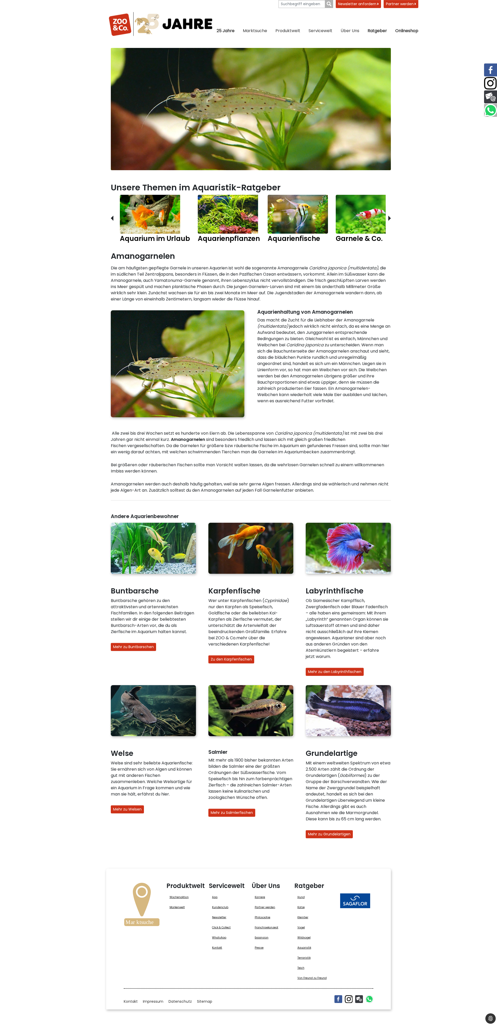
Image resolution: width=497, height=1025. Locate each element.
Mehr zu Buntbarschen (133, 646)
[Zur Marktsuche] (142, 906)
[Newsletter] (359, 999)
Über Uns (350, 31)
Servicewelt (320, 31)
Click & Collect (221, 927)
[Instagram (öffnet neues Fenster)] (349, 999)
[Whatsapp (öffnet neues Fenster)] (369, 999)
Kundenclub (220, 907)
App (214, 897)
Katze (301, 907)
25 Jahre (226, 31)
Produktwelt (287, 31)
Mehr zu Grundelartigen (329, 834)
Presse (259, 948)
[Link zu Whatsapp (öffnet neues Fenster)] (490, 110)
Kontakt (217, 948)
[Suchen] (329, 4)
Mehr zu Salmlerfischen (232, 812)
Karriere (260, 897)
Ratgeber (377, 31)
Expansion (261, 938)
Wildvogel (304, 938)
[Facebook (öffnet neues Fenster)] (338, 999)
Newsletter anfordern (357, 3)
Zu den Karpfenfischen (231, 659)
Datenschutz (180, 1001)
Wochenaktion (179, 897)
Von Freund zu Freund (312, 978)
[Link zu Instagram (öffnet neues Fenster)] (490, 83)
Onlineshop (406, 31)
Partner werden (400, 3)
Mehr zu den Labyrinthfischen (334, 671)
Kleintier (302, 917)
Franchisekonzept (266, 927)
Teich (300, 968)
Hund (301, 897)
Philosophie (262, 917)
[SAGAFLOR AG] (355, 900)
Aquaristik (304, 948)
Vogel (301, 927)
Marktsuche (255, 31)
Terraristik (304, 958)
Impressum (153, 1001)
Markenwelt (177, 907)
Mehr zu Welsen (127, 809)
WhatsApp (219, 938)
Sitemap (204, 1001)
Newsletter (219, 917)
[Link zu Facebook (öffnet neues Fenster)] (490, 69)
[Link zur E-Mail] (490, 96)
